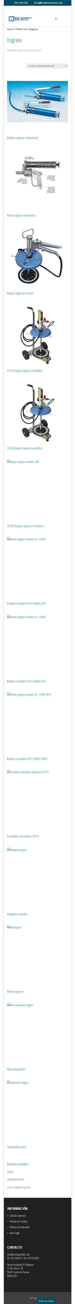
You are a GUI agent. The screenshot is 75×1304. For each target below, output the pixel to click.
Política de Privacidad (19, 1227)
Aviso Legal (15, 1233)
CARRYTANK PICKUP (15, 1179)
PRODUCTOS (21, 29)
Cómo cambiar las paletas (18, 1187)
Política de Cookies (18, 1221)
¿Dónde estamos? (18, 1215)
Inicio (10, 29)
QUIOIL (10, 1172)
